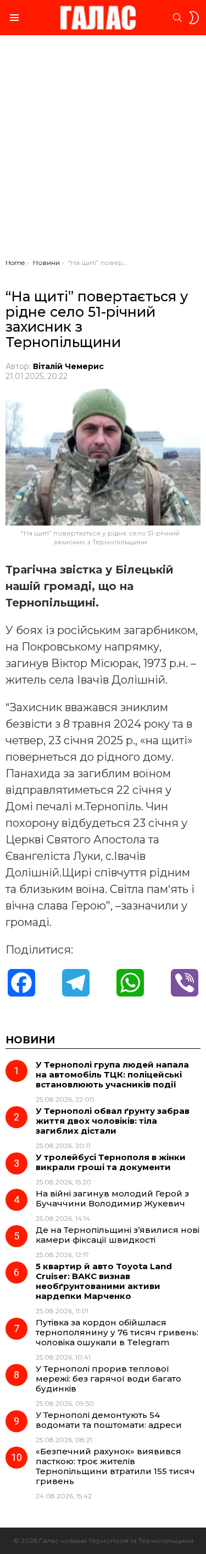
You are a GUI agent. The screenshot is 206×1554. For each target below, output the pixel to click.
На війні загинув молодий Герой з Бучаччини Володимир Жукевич (112, 1198)
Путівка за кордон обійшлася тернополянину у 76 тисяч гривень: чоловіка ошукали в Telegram (117, 1332)
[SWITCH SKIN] (194, 18)
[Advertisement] (103, 149)
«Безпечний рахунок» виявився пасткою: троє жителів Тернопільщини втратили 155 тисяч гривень (115, 1466)
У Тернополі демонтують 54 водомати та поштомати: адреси (109, 1420)
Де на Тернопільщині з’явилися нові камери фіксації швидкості (117, 1235)
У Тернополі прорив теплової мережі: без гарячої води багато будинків (108, 1378)
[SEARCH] (177, 17)
